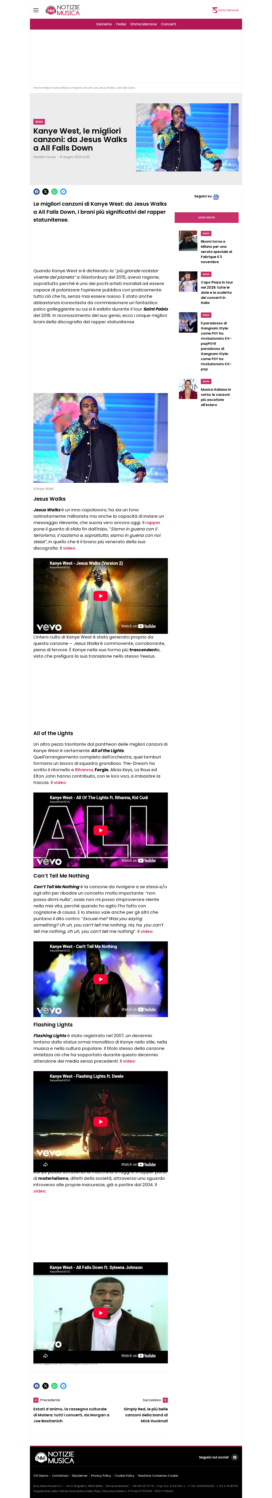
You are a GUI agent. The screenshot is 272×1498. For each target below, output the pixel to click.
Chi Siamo (40, 1476)
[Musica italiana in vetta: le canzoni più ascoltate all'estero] (188, 394)
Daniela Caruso (44, 157)
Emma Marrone (143, 24)
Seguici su (203, 196)
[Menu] (38, 10)
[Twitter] (45, 191)
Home (37, 88)
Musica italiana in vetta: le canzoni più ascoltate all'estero (216, 397)
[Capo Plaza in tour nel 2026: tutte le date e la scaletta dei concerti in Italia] (188, 289)
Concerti (168, 24)
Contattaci (60, 1476)
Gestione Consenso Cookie (158, 1476)
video (69, 548)
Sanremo (104, 24)
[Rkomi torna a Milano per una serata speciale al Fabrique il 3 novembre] (188, 248)
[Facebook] (36, 191)
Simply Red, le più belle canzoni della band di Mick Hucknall (146, 1415)
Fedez (121, 24)
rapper (152, 523)
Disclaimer (80, 1476)
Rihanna (84, 770)
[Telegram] (63, 191)
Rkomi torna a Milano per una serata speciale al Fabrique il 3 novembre (216, 251)
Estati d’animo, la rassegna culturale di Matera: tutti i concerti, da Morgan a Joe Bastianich (71, 1415)
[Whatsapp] (54, 191)
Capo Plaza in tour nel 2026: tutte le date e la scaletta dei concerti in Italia (217, 292)
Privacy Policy (101, 1476)
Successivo (152, 1400)
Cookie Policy (124, 1476)
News (47, 88)
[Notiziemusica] (63, 10)
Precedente (50, 1400)
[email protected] (117, 1486)
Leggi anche (206, 217)
